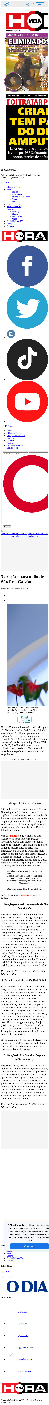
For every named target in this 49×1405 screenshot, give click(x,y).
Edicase (4, 531)
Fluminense (17, 216)
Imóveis (15, 201)
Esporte (10, 1256)
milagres (15, 835)
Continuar (29, 1246)
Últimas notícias (13, 187)
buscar (7, 527)
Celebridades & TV (15, 445)
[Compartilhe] (27, 4)
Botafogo (16, 211)
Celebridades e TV (15, 221)
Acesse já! (5, 182)
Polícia (15, 192)
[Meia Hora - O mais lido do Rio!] (24, 242)
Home (9, 224)
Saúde (14, 199)
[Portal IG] (7, 6)
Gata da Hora (12, 448)
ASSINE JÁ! (7, 426)
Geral (9, 189)
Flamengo (16, 214)
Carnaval (10, 226)
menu (40, 4)
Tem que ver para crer (16, 204)
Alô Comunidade (14, 206)
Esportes (10, 209)
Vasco (14, 219)
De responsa (17, 194)
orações (25, 894)
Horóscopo (11, 438)
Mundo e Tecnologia (21, 197)
